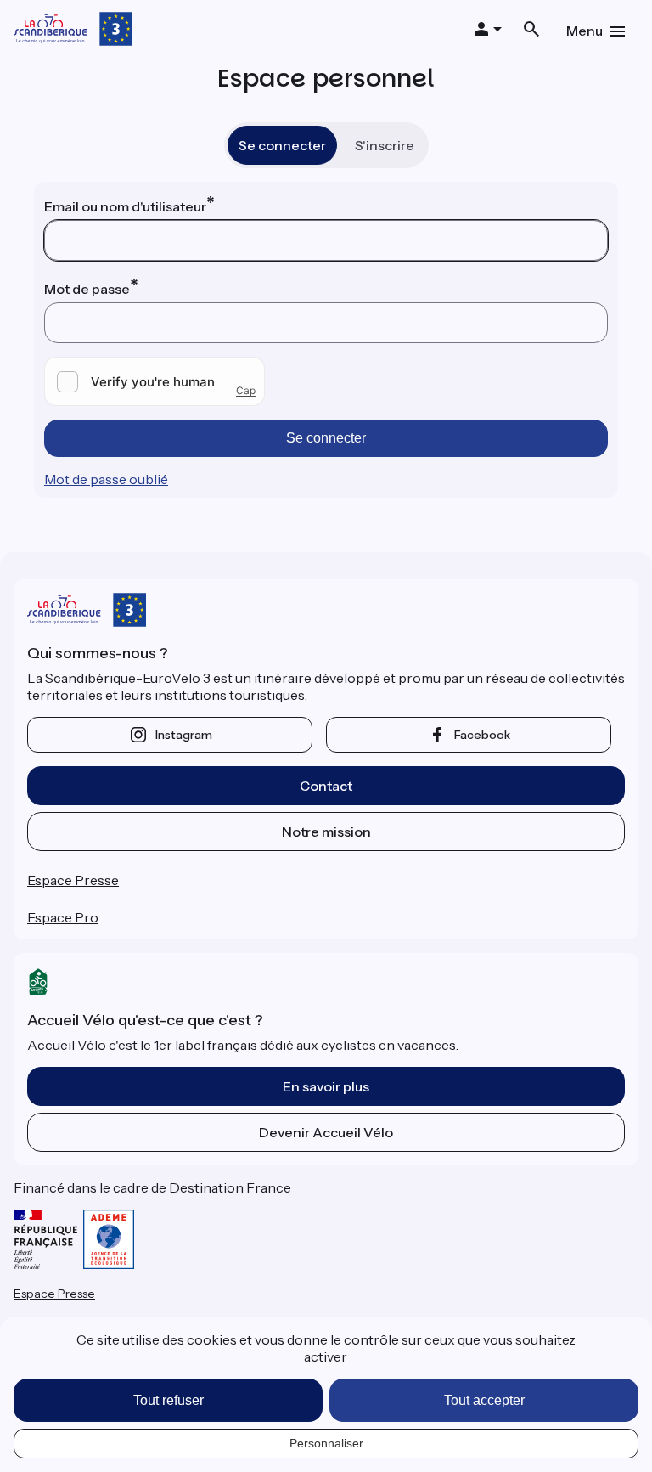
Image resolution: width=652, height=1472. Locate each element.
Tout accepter (484, 1400)
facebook (482, 734)
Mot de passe (87, 288)
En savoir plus (326, 1086)
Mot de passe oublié (106, 479)
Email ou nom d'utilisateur (125, 206)
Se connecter (282, 145)
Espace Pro (62, 917)
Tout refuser (168, 1400)
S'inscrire (384, 145)
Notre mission (326, 831)
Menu (584, 30)
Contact (326, 785)
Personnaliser (326, 1443)
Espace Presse (73, 879)
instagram (183, 734)
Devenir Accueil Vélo (326, 1132)
